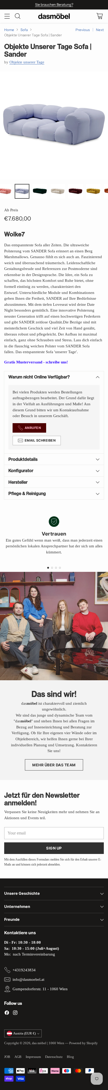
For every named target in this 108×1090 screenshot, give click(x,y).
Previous (82, 30)
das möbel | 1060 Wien (48, 1043)
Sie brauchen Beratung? (54, 4)
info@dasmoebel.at (28, 979)
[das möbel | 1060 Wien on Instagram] (15, 1013)
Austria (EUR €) (24, 1033)
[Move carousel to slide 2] (52, 568)
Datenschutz (54, 1057)
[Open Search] (17, 16)
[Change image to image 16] (93, 191)
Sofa (24, 30)
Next (100, 30)
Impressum (33, 1057)
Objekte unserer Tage (26, 62)
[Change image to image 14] (57, 191)
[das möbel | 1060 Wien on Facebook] (7, 1013)
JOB (7, 1057)
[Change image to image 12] (22, 191)
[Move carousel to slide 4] (60, 568)
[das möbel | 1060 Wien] (54, 16)
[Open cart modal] (99, 16)
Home (9, 30)
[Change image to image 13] (40, 191)
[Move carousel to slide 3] (56, 568)
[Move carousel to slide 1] (48, 568)
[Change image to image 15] (75, 191)
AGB (17, 1057)
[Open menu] (7, 16)
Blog (70, 1057)
